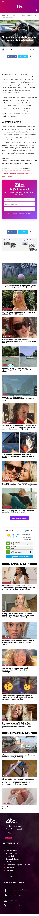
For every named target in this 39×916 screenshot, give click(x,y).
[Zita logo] (19, 6)
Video (4, 282)
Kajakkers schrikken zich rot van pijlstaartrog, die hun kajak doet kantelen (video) (18, 370)
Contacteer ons (12, 867)
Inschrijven (19, 209)
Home (3, 15)
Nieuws (8, 15)
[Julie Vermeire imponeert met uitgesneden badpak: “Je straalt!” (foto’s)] (19, 300)
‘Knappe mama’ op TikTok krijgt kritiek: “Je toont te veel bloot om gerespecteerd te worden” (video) (16, 725)
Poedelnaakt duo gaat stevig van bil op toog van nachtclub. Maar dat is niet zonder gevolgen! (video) (19, 697)
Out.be (8, 873)
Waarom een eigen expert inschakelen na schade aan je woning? (18, 756)
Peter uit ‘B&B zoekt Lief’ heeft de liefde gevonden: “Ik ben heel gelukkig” (18, 511)
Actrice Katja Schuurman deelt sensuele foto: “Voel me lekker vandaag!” (15, 670)
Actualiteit (14, 15)
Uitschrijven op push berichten (18, 865)
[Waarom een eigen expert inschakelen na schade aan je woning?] (19, 744)
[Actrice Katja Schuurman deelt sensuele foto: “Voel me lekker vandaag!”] (19, 657)
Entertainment (7, 309)
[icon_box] (15, 890)
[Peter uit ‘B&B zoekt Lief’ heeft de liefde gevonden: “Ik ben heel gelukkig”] (19, 498)
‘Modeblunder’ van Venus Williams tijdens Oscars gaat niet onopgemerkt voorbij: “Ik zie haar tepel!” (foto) (18, 587)
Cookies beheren (12, 859)
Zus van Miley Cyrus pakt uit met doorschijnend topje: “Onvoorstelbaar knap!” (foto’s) (19, 341)
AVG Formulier (11, 853)
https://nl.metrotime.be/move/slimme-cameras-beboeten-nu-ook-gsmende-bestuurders (17, 173)
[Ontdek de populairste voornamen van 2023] (19, 796)
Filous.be (9, 876)
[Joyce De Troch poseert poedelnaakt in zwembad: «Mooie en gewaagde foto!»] (19, 630)
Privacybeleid (11, 856)
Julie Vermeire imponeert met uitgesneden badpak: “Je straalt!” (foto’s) (19, 313)
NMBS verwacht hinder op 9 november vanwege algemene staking (14, 245)
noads (19, 225)
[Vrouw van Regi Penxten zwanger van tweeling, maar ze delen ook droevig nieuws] (19, 471)
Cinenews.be (10, 870)
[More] (30, 56)
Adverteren (10, 862)
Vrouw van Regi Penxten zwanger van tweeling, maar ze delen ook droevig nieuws (19, 484)
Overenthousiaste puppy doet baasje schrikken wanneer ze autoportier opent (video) (18, 456)
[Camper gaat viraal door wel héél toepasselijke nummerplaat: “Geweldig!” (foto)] (19, 385)
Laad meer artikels (19, 518)
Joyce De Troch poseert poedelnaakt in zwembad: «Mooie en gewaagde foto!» (18, 642)
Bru (12, 50)
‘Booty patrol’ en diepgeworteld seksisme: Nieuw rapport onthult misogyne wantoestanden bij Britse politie (33, 246)
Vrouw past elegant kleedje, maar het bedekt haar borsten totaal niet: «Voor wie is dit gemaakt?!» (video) (18, 615)
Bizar (4, 393)
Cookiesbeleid (11, 850)
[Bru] (3, 49)
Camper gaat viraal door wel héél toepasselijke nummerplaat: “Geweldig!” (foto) (18, 398)
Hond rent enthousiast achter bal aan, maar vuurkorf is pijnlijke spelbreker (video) (19, 286)
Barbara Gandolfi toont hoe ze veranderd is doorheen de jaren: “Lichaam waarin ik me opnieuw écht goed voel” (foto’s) (19, 427)
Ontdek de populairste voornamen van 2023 (18, 808)
